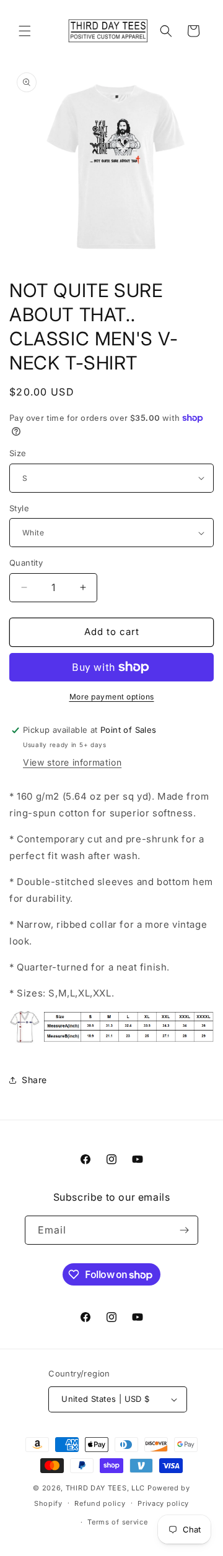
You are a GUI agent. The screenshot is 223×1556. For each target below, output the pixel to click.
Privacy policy (163, 1503)
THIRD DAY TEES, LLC (105, 1488)
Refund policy (99, 1503)
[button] (24, 31)
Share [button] (34, 1079)
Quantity (26, 563)
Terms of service (117, 1522)
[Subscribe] (184, 1230)
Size (18, 453)
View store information (72, 762)
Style (19, 508)
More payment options (111, 696)
